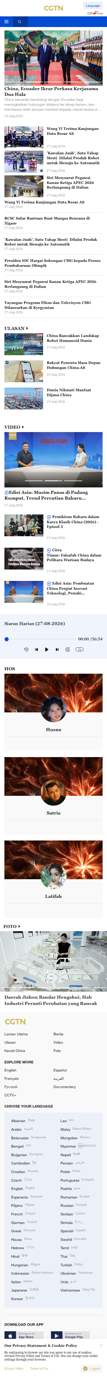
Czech (21, 1179)
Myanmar (78, 1145)
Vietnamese (78, 1289)
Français (11, 1078)
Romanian (75, 1196)
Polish (71, 1171)
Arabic (22, 1128)
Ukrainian (77, 1272)
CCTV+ (10, 1095)
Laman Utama (16, 1034)
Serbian (73, 1213)
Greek (23, 1230)
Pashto (71, 1188)
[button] (34, 480)
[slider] (7, 639)
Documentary (65, 1086)
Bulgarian (27, 1154)
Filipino (23, 1205)
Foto (57, 1050)
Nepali (70, 1154)
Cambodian (23, 1162)
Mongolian (75, 1137)
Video (58, 1042)
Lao (67, 1120)
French (23, 1213)
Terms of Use (39, 1369)
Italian (21, 1281)
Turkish (72, 1264)
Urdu (68, 1281)
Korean (23, 1298)
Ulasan (10, 1042)
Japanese (25, 1289)
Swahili (73, 1239)
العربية (59, 1078)
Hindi (19, 1256)
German (24, 1222)
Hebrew (22, 1247)
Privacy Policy (13, 1369)
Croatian (24, 1171)
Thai (68, 1256)
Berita (58, 1034)
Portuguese (77, 1179)
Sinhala (72, 1222)
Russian (74, 1205)
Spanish (73, 1230)
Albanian (23, 1120)
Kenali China (14, 1050)
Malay (76, 1128)
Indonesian (32, 1272)
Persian (73, 1162)
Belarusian (28, 1137)
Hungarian (25, 1264)
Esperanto (27, 1196)
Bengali (21, 1145)
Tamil (69, 1247)
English (10, 1070)
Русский (10, 1086)
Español (60, 1070)
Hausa (21, 1239)
